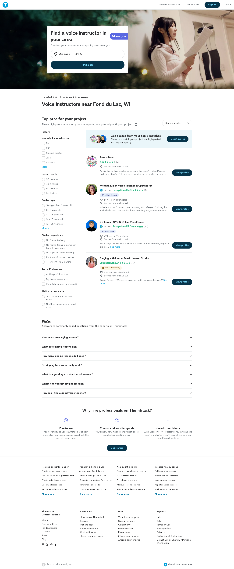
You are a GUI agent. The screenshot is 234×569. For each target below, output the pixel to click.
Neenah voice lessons (165, 480)
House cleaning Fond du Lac (92, 476)
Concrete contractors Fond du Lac (95, 480)
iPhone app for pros (128, 536)
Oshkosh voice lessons (165, 471)
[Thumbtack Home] (5, 4)
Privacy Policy (163, 528)
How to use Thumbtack (92, 517)
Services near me (89, 528)
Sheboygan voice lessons (166, 489)
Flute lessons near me (127, 480)
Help (159, 517)
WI (56, 97)
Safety (160, 521)
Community (124, 524)
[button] (105, 190)
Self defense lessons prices (54, 489)
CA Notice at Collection (169, 536)
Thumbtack (47, 97)
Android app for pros (129, 540)
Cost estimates (88, 532)
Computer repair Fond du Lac (93, 489)
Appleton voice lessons (166, 485)
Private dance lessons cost (54, 471)
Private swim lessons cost (54, 480)
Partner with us (49, 524)
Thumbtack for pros (128, 517)
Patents (161, 532)
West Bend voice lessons (166, 476)
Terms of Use (163, 524)
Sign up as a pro (126, 521)
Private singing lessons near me (131, 471)
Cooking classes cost (52, 485)
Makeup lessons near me (128, 485)
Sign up (84, 521)
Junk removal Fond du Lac (91, 471)
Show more (48, 494)
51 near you (119, 36)
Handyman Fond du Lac (90, 485)
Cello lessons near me (127, 476)
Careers (46, 531)
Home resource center (92, 536)
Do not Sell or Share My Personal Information (174, 541)
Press (44, 535)
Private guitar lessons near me (131, 489)
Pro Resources (125, 528)
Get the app (86, 524)
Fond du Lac (66, 97)
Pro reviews (124, 532)
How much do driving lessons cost (58, 476)
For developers (49, 528)
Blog (44, 539)
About (45, 520)
